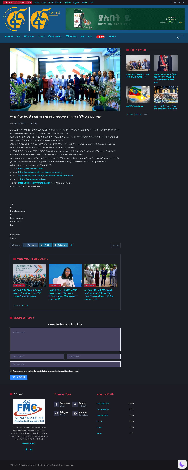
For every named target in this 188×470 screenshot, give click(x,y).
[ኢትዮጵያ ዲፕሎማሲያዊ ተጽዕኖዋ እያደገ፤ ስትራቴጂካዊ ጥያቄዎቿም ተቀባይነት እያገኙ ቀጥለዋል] (29, 275)
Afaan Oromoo (54, 2)
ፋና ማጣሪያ (56, 36)
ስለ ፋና (37, 2)
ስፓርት (41, 36)
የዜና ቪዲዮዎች (102, 415)
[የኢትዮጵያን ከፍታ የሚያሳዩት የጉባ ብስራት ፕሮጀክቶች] (138, 63)
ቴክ (82, 36)
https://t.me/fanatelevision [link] (33, 179)
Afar (91, 2)
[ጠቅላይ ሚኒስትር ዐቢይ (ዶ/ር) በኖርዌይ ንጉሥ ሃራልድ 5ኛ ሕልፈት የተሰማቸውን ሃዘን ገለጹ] (166, 63)
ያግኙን (43, 2)
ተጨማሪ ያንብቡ (29, 443)
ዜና (18, 36)
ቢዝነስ (31, 36)
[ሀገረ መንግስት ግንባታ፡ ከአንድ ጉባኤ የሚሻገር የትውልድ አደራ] (166, 94)
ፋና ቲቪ (73, 36)
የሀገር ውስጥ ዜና (19, 285)
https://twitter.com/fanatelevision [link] (34, 182)
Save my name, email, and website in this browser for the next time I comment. (46, 371)
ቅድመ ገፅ (9, 36)
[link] (40, 172)
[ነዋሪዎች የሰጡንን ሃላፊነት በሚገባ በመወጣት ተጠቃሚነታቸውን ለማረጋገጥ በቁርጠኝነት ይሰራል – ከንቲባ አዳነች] (65, 275)
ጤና (90, 36)
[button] (65, 209)
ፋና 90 (99, 433)
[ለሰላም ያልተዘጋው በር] (138, 94)
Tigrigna (67, 2)
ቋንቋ (111, 36)
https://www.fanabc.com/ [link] (30, 168)
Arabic (84, 2)
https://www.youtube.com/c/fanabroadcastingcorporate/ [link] (45, 175)
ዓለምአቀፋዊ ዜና (103, 409)
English (76, 2)
